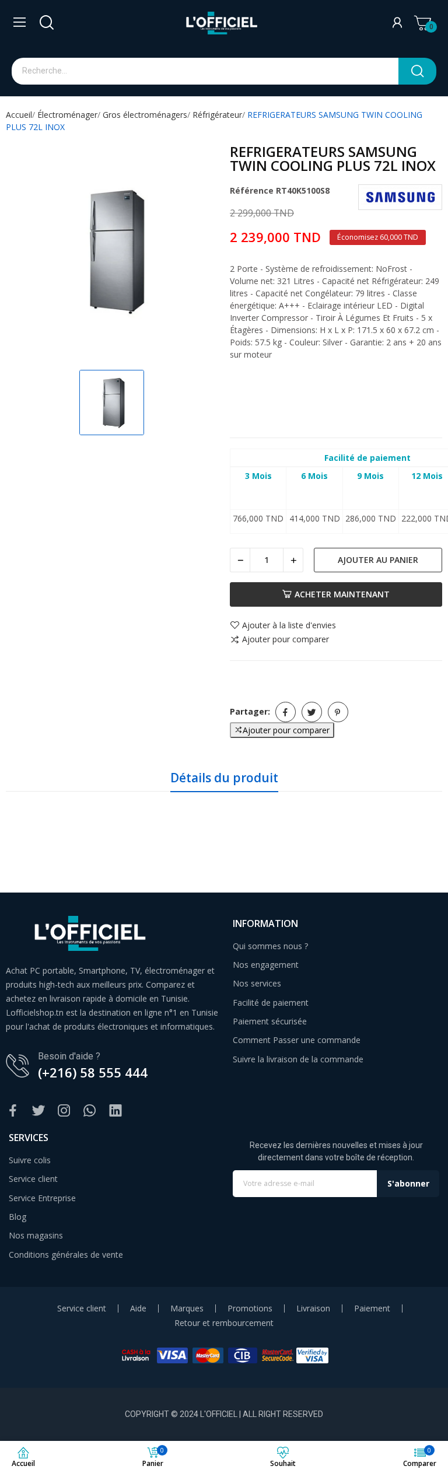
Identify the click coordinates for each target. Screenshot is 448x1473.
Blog (17, 1216)
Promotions (250, 1308)
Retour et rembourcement (224, 1323)
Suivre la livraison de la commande (298, 1059)
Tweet (312, 712)
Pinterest (338, 712)
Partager (285, 712)
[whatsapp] (90, 1111)
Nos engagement (266, 964)
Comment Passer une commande (296, 1039)
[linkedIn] (115, 1111)
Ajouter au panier (378, 559)
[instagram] (64, 1111)
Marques (187, 1308)
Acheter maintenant (342, 594)
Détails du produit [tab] (224, 777)
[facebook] (13, 1111)
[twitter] (39, 1111)
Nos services (257, 983)
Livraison (313, 1308)
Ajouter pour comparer (285, 640)
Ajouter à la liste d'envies (289, 625)
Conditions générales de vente (66, 1254)
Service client (33, 1178)
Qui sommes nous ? (270, 945)
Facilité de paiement (271, 1002)
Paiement (372, 1308)
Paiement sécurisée (270, 1021)
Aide (138, 1308)
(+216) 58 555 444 (93, 1072)
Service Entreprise (42, 1197)
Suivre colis (30, 1160)
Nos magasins (36, 1235)
